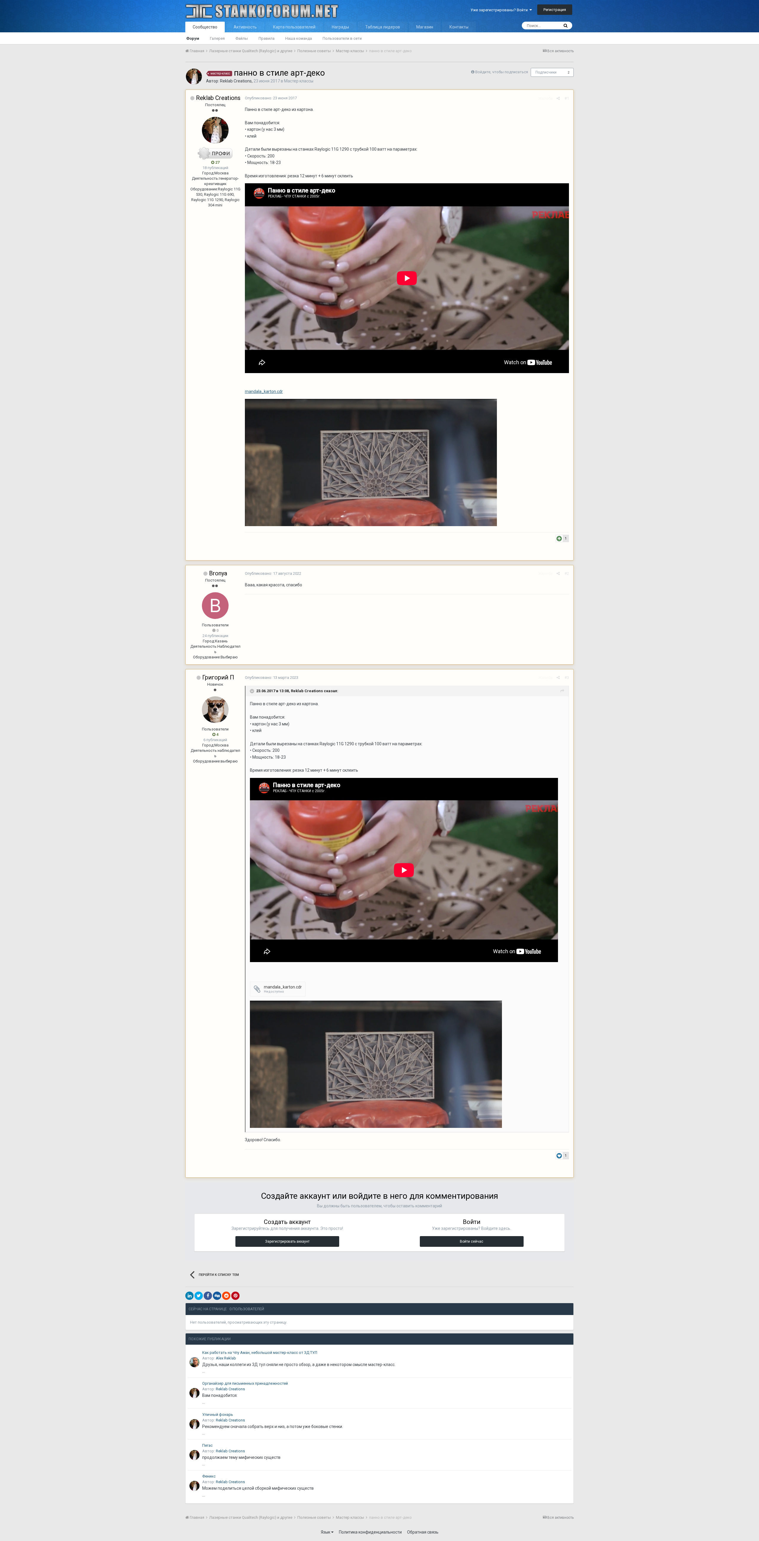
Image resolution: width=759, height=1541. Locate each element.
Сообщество (205, 27)
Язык (326, 1532)
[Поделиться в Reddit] (226, 1296)
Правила (267, 38)
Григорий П (218, 677)
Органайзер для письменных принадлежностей (245, 1383)
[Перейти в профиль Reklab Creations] (194, 77)
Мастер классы (298, 81)
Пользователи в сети (342, 38)
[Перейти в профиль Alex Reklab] (194, 1362)
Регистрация (554, 9)
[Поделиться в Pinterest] (235, 1296)
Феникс (209, 1476)
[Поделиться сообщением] (558, 98)
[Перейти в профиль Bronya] (215, 605)
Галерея (217, 38)
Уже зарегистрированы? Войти (500, 10)
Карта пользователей (294, 27)
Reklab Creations (236, 81)
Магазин (424, 27)
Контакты (458, 27)
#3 (567, 677)
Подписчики (546, 72)
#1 (567, 98)
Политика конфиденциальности (370, 1532)
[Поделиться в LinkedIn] (189, 1296)
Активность (245, 27)
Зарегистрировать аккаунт (287, 1241)
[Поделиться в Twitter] (198, 1296)
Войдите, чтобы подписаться (501, 72)
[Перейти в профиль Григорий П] (215, 709)
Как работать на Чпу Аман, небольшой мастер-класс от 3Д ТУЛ (259, 1352)
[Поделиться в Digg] (217, 1296)
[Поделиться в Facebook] (208, 1296)
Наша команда (298, 38)
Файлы (241, 38)
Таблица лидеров (382, 27)
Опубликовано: (271, 98)
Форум (192, 38)
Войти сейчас (471, 1241)
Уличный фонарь (217, 1414)
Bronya (218, 573)
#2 (567, 573)
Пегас (207, 1445)
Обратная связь (423, 1532)
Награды (340, 27)
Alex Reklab (226, 1358)
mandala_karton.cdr (264, 391)
